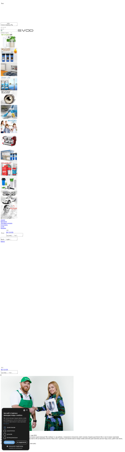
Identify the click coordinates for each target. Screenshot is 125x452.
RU (7, 232)
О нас (2, 226)
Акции (3, 220)
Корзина (3, 228)
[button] (15, 446)
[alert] (15, 429)
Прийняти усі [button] (9, 442)
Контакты (4, 221)
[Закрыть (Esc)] (1, 27)
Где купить (4, 225)
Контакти (6, 423)
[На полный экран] (3, 27)
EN (12, 232)
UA (10, 232)
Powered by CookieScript (15, 448)
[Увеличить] (5, 27)
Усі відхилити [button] (21, 442)
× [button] (26, 410)
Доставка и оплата (6, 223)
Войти (3, 241)
